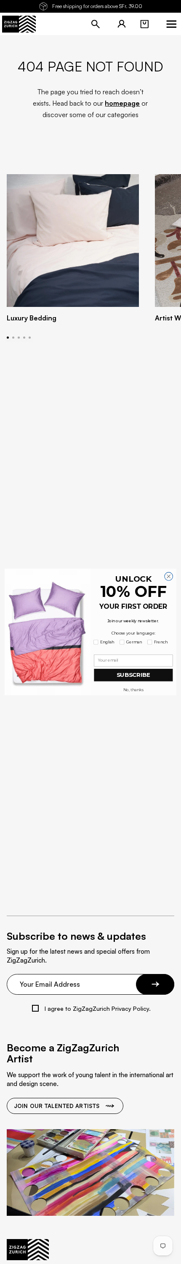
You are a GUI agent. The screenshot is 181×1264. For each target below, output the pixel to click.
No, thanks (133, 689)
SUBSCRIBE (133, 674)
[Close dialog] (169, 576)
